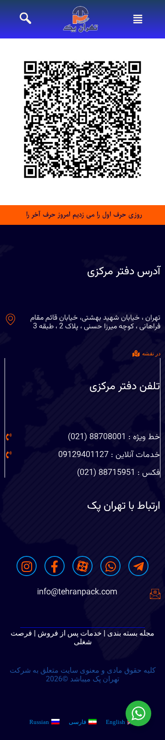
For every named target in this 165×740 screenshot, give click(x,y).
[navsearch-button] (25, 19)
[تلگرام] (138, 566)
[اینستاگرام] (26, 566)
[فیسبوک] (54, 566)
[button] (137, 19)
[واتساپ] (110, 566)
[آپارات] (82, 566)
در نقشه (151, 353)
